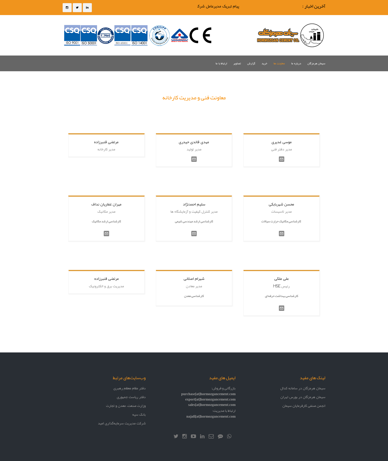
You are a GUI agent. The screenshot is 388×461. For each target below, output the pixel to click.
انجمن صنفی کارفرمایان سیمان (303, 406)
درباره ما (296, 63)
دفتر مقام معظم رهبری (129, 388)
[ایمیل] (194, 159)
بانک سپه (139, 414)
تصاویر (237, 63)
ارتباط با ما (221, 63)
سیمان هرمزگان (316, 63)
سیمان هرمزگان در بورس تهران (302, 397)
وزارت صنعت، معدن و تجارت (126, 406)
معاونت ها (279, 63)
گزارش (251, 63)
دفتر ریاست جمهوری (131, 397)
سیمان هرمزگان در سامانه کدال (302, 388)
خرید (264, 63)
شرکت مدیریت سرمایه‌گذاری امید (122, 423)
